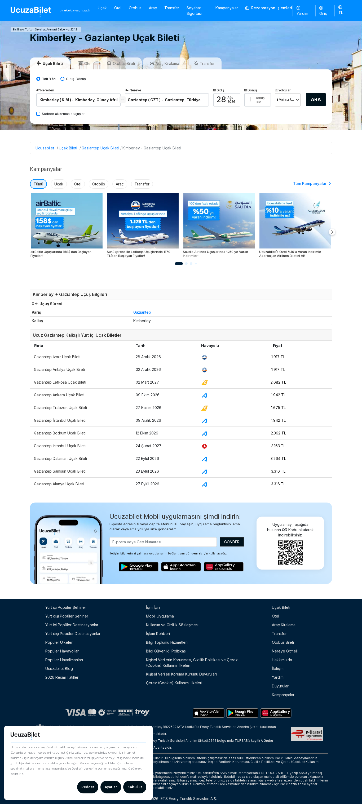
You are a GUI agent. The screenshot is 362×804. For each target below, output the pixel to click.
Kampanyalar (226, 8)
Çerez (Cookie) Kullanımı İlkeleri (174, 683)
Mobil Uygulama (160, 616)
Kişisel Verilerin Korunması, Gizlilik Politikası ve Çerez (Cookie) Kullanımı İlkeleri (192, 663)
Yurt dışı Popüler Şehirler (66, 616)
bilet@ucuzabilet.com (170, 777)
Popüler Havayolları (62, 651)
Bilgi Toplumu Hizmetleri (167, 642)
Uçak (102, 8)
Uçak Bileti (68, 148)
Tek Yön (49, 79)
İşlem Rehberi (158, 633)
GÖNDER (232, 542)
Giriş (323, 13)
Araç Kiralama (283, 625)
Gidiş (220, 90)
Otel (117, 8)
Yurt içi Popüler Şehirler (65, 607)
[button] (343, 10)
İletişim (278, 668)
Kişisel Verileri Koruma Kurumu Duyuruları (181, 674)
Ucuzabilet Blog (59, 668)
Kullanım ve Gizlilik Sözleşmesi (172, 625)
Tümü (38, 184)
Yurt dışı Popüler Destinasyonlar (72, 633)
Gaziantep (142, 312)
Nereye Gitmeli (285, 651)
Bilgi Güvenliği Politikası (166, 651)
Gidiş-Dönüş (76, 79)
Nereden (47, 90)
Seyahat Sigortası (194, 11)
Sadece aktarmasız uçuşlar (63, 114)
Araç (153, 8)
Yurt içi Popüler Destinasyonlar (71, 625)
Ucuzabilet (45, 148)
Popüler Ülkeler (59, 642)
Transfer (171, 8)
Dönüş (252, 90)
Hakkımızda (282, 660)
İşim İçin (153, 607)
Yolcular (284, 90)
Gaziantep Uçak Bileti (100, 148)
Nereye (135, 90)
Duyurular (280, 686)
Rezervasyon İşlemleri (271, 8)
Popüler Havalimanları (64, 660)
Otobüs (135, 8)
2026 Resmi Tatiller (61, 677)
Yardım (302, 13)
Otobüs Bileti (283, 642)
